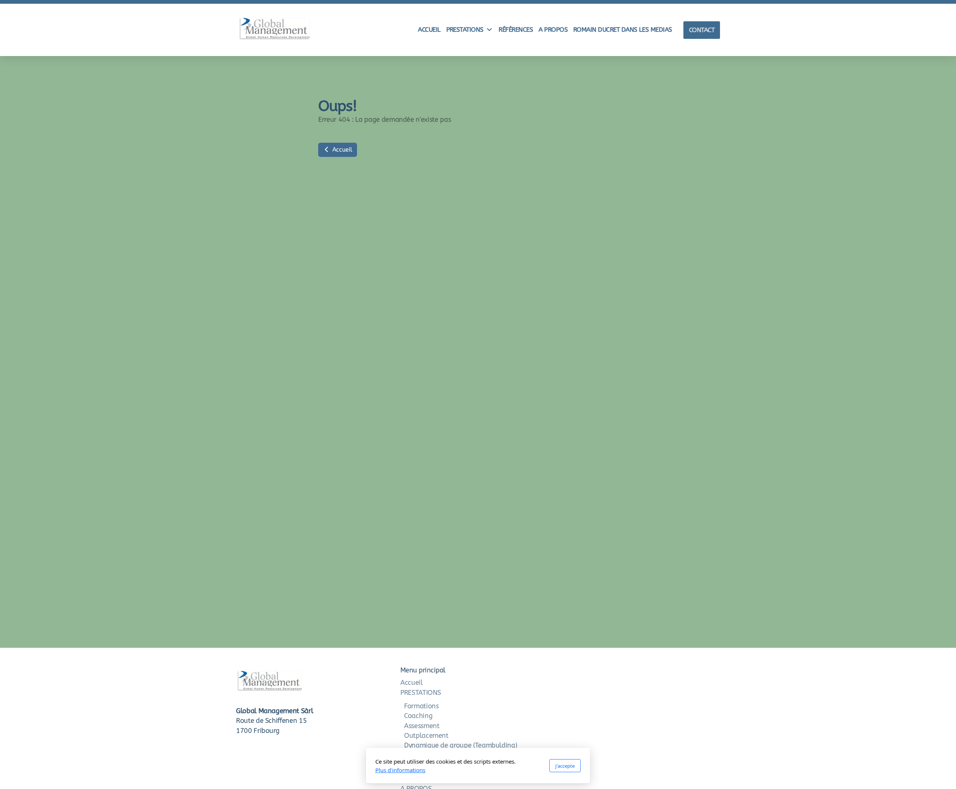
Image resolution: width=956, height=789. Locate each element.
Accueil (341, 149)
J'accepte (565, 765)
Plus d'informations (400, 770)
